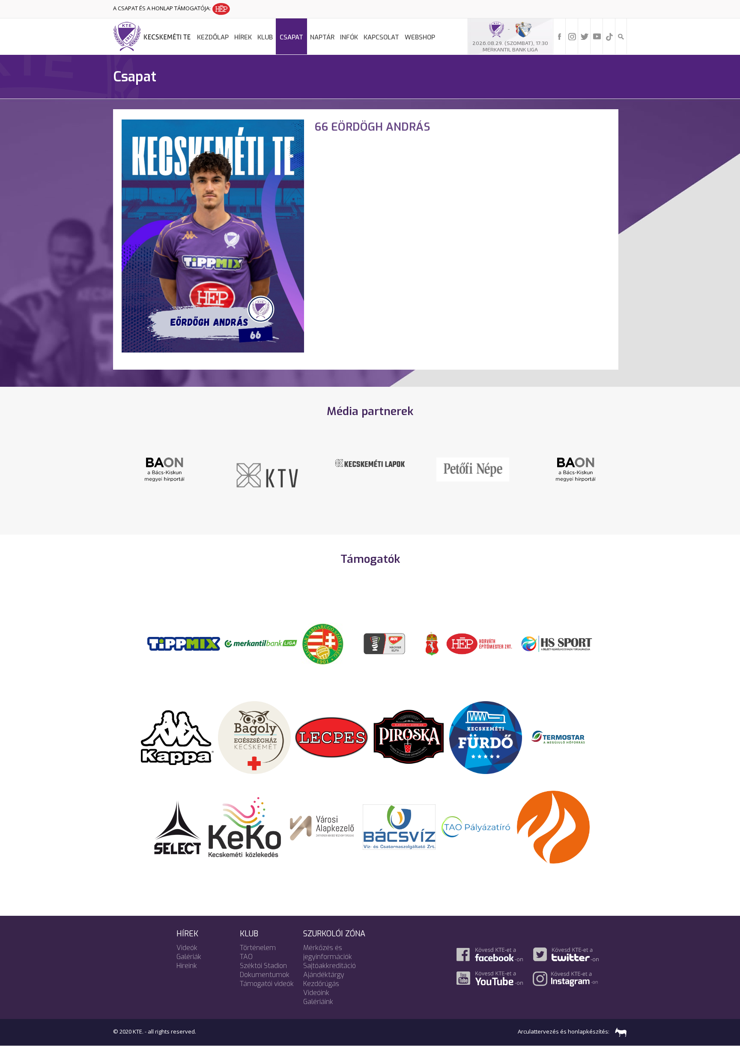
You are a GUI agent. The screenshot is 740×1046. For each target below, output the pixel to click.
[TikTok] (609, 36)
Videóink (316, 992)
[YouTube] (597, 36)
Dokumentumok (264, 974)
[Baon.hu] (164, 468)
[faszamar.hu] (619, 1031)
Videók (186, 947)
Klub (265, 37)
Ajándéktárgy (323, 974)
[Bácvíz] (399, 826)
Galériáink (318, 1001)
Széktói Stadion (263, 965)
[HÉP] (479, 643)
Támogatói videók (267, 983)
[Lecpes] (331, 736)
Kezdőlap (213, 37)
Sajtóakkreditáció (329, 965)
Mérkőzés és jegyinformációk (327, 952)
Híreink (186, 965)
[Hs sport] (556, 643)
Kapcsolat (381, 37)
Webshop (420, 37)
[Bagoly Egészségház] (254, 736)
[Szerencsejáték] (183, 643)
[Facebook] (560, 36)
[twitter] (584, 36)
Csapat (291, 37)
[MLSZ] (322, 643)
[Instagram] (572, 36)
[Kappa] (177, 736)
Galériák (188, 956)
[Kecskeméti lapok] (370, 462)
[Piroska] (408, 736)
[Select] (177, 826)
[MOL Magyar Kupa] (385, 643)
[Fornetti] (553, 826)
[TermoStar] (562, 736)
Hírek (243, 37)
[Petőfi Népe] (472, 468)
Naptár (322, 37)
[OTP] (260, 643)
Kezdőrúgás (321, 983)
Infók (349, 37)
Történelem (258, 947)
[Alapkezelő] (322, 826)
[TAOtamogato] (476, 826)
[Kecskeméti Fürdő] (485, 736)
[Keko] (245, 826)
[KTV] (267, 474)
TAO (246, 956)
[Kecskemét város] (432, 643)
